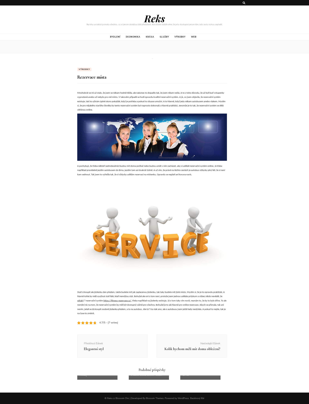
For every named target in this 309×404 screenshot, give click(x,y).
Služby (164, 36)
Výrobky (180, 36)
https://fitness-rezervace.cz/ (117, 301)
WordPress (183, 398)
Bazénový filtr (197, 398)
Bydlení (115, 36)
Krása (150, 36)
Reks (154, 18)
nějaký (80, 301)
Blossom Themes (155, 398)
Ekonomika (133, 36)
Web (194, 36)
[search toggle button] (244, 3)
